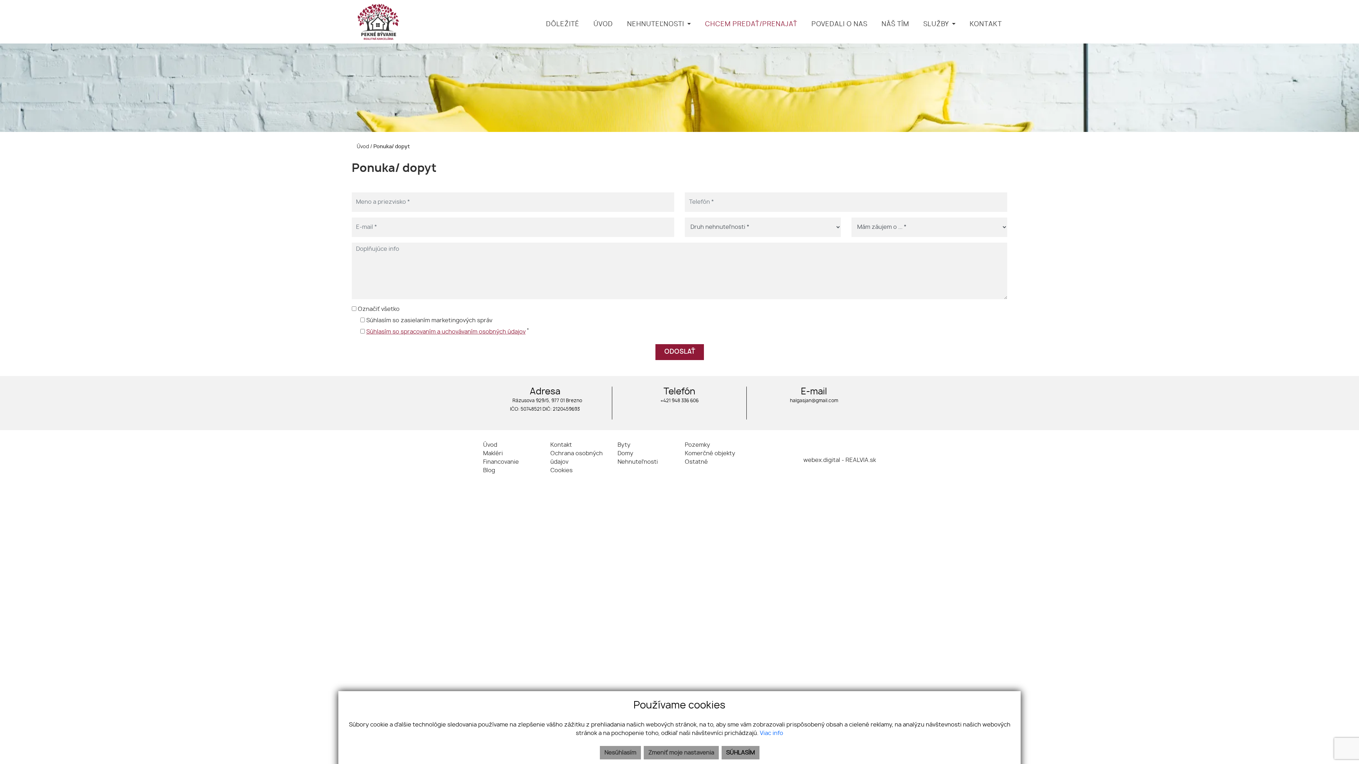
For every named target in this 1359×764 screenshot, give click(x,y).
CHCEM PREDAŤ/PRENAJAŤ (751, 24)
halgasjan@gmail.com (814, 401)
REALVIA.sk (860, 460)
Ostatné (696, 462)
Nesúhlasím (620, 753)
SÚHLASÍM (740, 753)
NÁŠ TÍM (895, 24)
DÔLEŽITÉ (562, 24)
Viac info (771, 733)
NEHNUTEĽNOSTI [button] (656, 24)
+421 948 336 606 (679, 401)
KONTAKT (986, 24)
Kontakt (561, 445)
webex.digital (821, 460)
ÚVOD (603, 24)
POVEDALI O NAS (839, 24)
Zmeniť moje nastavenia (681, 753)
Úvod (362, 146)
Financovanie (501, 462)
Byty (624, 445)
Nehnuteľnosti (638, 462)
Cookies (561, 470)
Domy (625, 453)
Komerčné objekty (710, 453)
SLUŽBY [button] (936, 24)
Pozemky (697, 445)
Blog (489, 470)
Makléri (493, 453)
